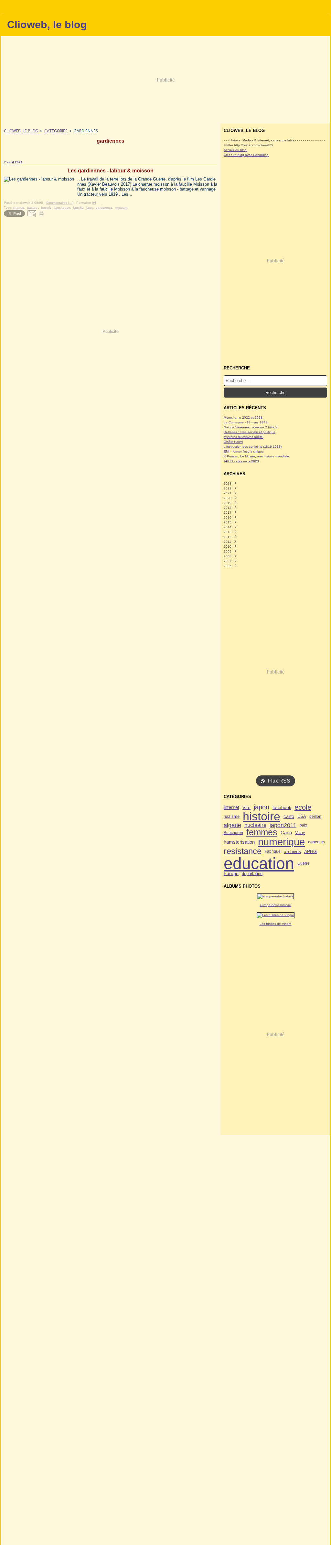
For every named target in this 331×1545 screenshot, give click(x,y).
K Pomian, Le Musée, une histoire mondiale (256, 456)
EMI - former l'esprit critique (244, 451)
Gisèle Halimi (233, 442)
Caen (286, 832)
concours (316, 842)
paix (303, 825)
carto (288, 816)
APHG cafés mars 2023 (241, 461)
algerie (232, 825)
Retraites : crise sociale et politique (249, 432)
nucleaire (255, 825)
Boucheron (233, 833)
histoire (261, 817)
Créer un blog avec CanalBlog (246, 155)
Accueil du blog (235, 150)
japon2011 (283, 825)
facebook (281, 807)
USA (301, 817)
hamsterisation (239, 842)
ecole (302, 807)
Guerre (303, 863)
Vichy (300, 833)
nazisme (232, 817)
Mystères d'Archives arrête (243, 437)
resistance (243, 851)
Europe (231, 873)
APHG (310, 851)
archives (292, 851)
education (259, 863)
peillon (315, 816)
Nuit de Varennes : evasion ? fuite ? (250, 427)
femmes (261, 832)
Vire (246, 807)
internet (231, 807)
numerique (281, 842)
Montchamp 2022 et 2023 (243, 417)
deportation (252, 874)
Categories (56, 131)
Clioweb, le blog (21, 131)
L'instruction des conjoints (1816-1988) (253, 446)
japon (261, 807)
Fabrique (273, 851)
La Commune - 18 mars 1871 (245, 422)
